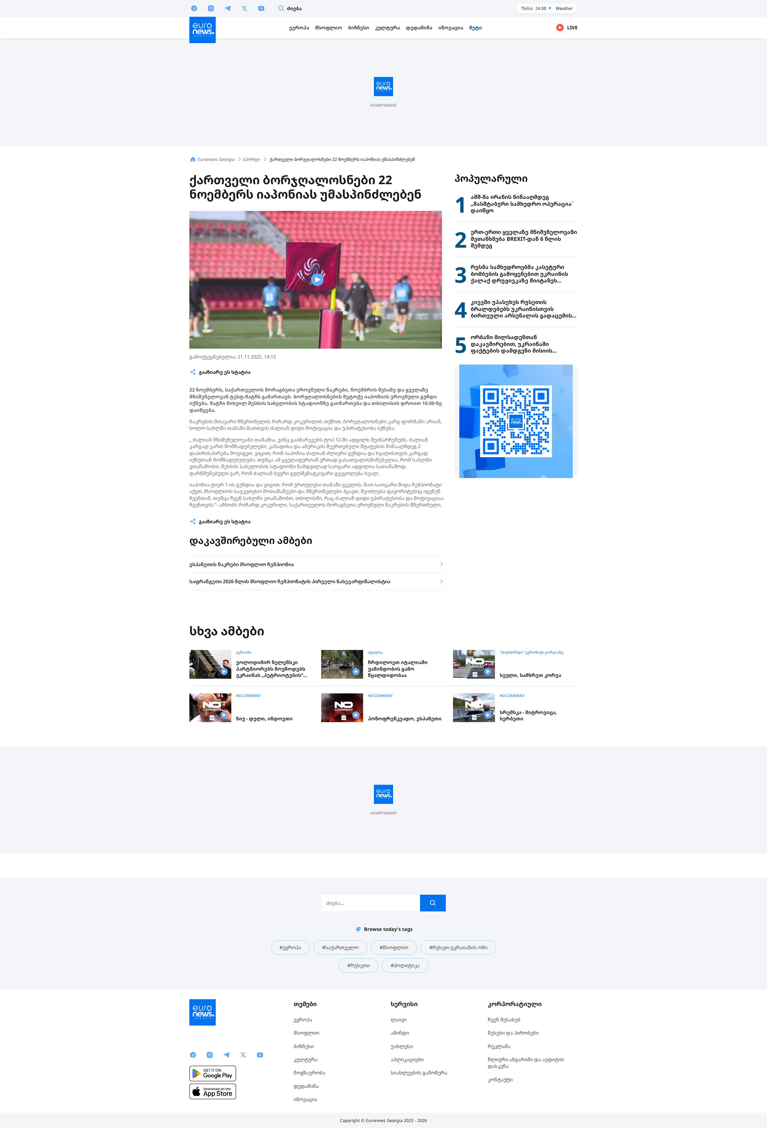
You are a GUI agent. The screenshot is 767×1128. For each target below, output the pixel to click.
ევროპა (303, 1019)
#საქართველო (340, 947)
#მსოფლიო (394, 947)
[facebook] (194, 8)
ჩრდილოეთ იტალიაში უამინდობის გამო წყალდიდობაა (398, 668)
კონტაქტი (500, 1079)
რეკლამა (499, 1046)
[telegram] (227, 8)
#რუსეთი (358, 965)
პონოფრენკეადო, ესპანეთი (405, 719)
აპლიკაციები (407, 1059)
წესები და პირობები (513, 1032)
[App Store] (212, 1091)
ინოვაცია (305, 1099)
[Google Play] (212, 1073)
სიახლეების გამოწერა (419, 1072)
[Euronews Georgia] (202, 30)
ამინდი (400, 1032)
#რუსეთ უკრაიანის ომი (458, 947)
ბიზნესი (304, 1046)
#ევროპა (290, 947)
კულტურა (306, 1059)
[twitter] (244, 8)
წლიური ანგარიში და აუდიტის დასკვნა (526, 1062)
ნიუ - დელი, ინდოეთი (264, 719)
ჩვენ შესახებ (504, 1019)
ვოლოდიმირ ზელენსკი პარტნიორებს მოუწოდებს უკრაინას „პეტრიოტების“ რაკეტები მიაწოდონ (270, 669)
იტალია (375, 652)
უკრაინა (244, 652)
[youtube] (261, 8)
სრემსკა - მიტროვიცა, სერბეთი (528, 715)
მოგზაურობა (309, 1072)
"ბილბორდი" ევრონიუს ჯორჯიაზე (531, 652)
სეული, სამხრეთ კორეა (530, 675)
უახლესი (402, 1046)
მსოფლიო (306, 1032)
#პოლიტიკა (405, 965)
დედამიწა (306, 1086)
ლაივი (399, 1019)
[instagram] (211, 8)
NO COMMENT (248, 695)
